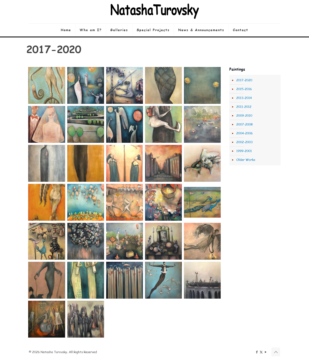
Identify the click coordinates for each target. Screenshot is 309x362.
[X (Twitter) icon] (261, 352)
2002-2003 (244, 142)
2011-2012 (243, 106)
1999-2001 (244, 151)
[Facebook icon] (256, 352)
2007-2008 (244, 124)
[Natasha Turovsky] (154, 11)
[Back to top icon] (275, 351)
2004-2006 (244, 133)
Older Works (245, 160)
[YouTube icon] (265, 352)
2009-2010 (244, 115)
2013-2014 (244, 98)
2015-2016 (244, 89)
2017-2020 (244, 80)
